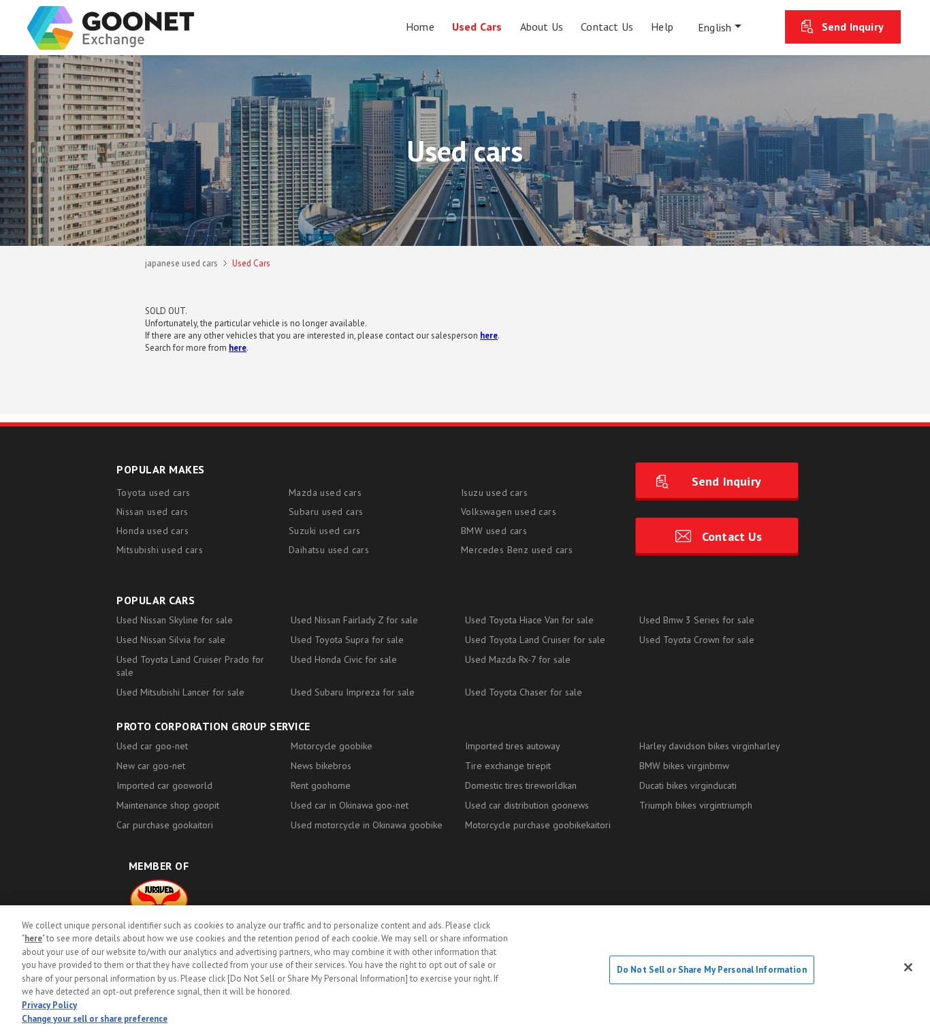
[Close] (908, 967)
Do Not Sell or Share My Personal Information (712, 969)
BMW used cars (494, 531)
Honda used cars (152, 531)
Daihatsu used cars (329, 550)
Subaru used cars (326, 511)
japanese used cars (181, 263)
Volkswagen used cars (508, 511)
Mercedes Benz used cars (517, 550)
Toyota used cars (153, 492)
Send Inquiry (853, 26)
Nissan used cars (152, 511)
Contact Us (732, 536)
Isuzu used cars (494, 492)
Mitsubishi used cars (159, 550)
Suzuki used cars (324, 531)
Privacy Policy (49, 1005)
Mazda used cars (325, 492)
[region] (465, 968)
